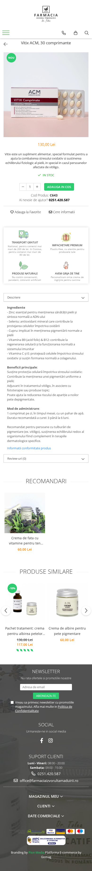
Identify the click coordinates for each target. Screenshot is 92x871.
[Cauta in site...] (86, 33)
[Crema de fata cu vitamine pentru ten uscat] (24, 513)
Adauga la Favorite (27, 212)
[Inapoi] (3, 44)
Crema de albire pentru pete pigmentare (67, 631)
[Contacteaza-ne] (64, 33)
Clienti (44, 806)
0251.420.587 (49, 773)
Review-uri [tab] (16, 458)
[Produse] (6, 34)
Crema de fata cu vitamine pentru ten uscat (25, 541)
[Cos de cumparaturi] (76, 33)
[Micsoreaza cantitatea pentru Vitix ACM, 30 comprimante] (22, 187)
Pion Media (36, 852)
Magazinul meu (44, 796)
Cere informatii (63, 212)
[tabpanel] (46, 94)
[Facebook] (42, 740)
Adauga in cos (59, 187)
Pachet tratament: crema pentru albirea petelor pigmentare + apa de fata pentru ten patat (25, 631)
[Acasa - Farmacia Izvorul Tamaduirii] (46, 14)
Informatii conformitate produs (29, 448)
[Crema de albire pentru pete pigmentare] (67, 603)
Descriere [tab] (13, 297)
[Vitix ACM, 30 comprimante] (46, 94)
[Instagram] (50, 740)
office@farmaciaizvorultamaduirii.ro (48, 780)
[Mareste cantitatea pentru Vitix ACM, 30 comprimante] (37, 187)
